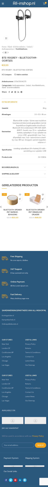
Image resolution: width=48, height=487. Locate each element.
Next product (8, 52)
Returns (28, 348)
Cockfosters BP (8, 352)
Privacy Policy (30, 344)
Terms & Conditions (32, 352)
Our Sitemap (30, 365)
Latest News (30, 361)
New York (5, 344)
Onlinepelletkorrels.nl (10, 324)
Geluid (29, 47)
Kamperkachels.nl (8, 320)
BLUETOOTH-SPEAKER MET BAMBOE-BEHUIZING (13, 212)
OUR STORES (7, 340)
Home (4, 47)
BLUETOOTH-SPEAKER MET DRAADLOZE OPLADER (35, 212)
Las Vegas (5, 365)
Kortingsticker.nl (8, 315)
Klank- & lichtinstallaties (16, 47)
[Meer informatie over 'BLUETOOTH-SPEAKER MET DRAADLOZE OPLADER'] (43, 199)
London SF (6, 348)
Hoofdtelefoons (21, 49)
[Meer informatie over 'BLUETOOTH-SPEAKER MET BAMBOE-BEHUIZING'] (20, 199)
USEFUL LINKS (31, 340)
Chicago (5, 361)
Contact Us (29, 357)
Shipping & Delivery (10, 174)
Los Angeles (6, 357)
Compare (7, 74)
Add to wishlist (22, 74)
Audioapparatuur (8, 49)
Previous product (3, 52)
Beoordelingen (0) (10, 167)
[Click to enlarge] (6, 38)
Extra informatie (9, 102)
